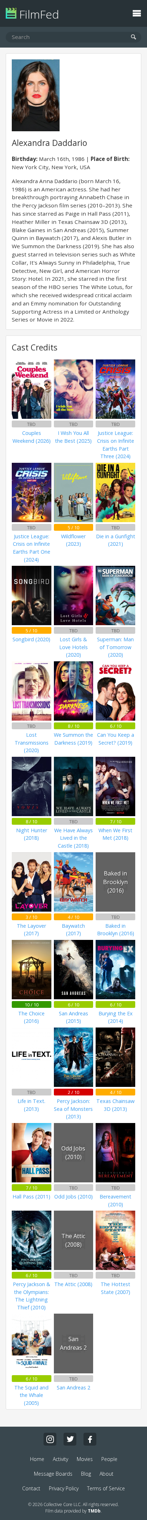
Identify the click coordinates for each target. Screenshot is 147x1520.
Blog (86, 1473)
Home (37, 1459)
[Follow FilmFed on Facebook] (89, 1439)
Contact (31, 1488)
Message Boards (53, 1473)
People (109, 1459)
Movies (85, 1459)
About (106, 1473)
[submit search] (133, 37)
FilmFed (37, 14)
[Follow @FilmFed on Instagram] (50, 1439)
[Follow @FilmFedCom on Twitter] (70, 1439)
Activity (60, 1459)
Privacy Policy (63, 1488)
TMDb (94, 1511)
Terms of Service (106, 1488)
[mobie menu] (136, 12)
